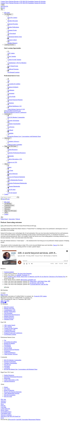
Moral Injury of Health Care (28, 279)
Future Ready (4, 219)
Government (11, 93)
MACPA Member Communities (16, 117)
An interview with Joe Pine (36, 283)
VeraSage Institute (9, 272)
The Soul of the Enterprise (24, 273)
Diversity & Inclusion (13, 120)
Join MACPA (4, 6)
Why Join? (7, 12)
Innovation (12, 219)
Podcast (18, 219)
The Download (12, 33)
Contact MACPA (5, 408)
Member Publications (13, 27)
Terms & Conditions (6, 415)
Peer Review (11, 127)
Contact (6, 194)
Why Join (3, 399)
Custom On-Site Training (14, 59)
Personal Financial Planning (15, 99)
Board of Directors (13, 173)
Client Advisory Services (11, 354)
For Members (8, 14)
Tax (9, 80)
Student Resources (13, 149)
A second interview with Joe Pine (39, 284)
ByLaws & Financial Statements (16, 177)
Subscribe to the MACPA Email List (10, 416)
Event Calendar (12, 56)
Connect (3, 1)
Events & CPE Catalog (40, 296)
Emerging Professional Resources (17, 152)
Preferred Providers (13, 24)
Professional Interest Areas (15, 36)
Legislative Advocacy (13, 141)
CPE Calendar (8, 326)
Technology (11, 103)
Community (8, 114)
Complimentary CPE (9, 310)
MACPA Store (11, 189)
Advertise (3, 402)
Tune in (55, 245)
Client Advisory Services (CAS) (16, 109)
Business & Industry (13, 87)
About (6, 164)
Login (2, 4)
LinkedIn (18, 275)
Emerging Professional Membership (17, 183)
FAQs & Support (12, 192)
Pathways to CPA (12, 162)
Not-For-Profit (11, 96)
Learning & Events (9, 44)
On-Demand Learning (13, 72)
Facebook (24, 275)
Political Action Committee (15, 144)
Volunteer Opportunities (14, 123)
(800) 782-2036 (5, 301)
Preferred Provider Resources (12, 314)
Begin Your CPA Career (11, 146)
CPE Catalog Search (9, 325)
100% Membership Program (15, 180)
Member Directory (13, 43)
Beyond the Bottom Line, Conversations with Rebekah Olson (24, 136)
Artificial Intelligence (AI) (15, 106)
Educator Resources (9, 381)
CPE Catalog (11, 53)
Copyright (3, 407)
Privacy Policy (5, 410)
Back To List (4, 294)
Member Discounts (13, 20)
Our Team (10, 170)
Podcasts (11, 1)
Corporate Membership (14, 186)
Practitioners (11, 90)
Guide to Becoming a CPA (15, 159)
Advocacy (7, 138)
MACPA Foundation (28, 1)
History (10, 167)
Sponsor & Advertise (40, 1)
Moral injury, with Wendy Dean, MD (40, 281)
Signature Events (12, 30)
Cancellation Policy (6, 413)
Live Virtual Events (13, 66)
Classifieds (10, 133)
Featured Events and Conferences (13, 333)
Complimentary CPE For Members (17, 63)
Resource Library (12, 40)
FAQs (2, 418)
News (7, 1)
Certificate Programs (13, 69)
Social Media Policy (6, 411)
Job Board (10, 130)
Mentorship (11, 156)
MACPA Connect (12, 17)
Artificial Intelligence (9, 352)
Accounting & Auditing (14, 84)
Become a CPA (18, 1)
